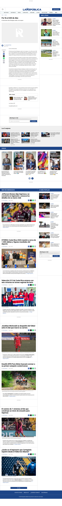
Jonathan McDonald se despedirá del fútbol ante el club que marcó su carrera (18, 327)
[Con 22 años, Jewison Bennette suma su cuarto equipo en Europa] (46, 32)
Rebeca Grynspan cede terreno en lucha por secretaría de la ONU (18, 98)
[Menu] (3, 9)
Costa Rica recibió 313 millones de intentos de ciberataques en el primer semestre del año (15, 134)
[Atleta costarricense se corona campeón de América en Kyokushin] (44, 244)
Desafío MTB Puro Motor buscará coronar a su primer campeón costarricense (18, 365)
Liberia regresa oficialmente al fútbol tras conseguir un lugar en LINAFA (56, 54)
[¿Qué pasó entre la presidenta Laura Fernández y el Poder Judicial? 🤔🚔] (55, 160)
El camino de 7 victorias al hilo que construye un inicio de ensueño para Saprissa (16, 411)
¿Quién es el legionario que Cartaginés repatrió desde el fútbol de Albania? (16, 451)
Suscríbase (44, 492)
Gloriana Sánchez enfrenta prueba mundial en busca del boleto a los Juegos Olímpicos (55, 215)
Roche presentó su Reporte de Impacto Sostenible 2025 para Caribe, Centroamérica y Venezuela (6, 173)
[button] (56, 9)
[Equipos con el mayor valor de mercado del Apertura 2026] (44, 206)
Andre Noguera (5, 200)
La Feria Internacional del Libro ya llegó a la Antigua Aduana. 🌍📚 (18, 172)
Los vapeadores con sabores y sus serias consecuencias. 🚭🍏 (42, 172)
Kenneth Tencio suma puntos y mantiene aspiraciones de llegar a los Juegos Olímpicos (55, 236)
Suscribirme (33, 121)
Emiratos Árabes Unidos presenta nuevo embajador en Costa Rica (32, 98)
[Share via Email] (4, 60)
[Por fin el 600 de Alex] (20, 33)
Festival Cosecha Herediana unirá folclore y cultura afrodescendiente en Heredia (35, 141)
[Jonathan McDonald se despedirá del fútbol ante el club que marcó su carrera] (19, 342)
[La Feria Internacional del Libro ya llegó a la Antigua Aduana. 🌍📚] (19, 160)
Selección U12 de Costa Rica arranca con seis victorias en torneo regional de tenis (18, 281)
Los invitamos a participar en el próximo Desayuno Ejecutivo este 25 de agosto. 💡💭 (31, 173)
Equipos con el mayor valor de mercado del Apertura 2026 (55, 206)
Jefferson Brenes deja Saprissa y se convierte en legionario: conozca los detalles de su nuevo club (16, 196)
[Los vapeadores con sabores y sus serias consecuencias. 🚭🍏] (43, 160)
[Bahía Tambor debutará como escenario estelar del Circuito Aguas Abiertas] (46, 43)
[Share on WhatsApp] (4, 58)
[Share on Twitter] (4, 56)
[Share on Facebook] (4, 54)
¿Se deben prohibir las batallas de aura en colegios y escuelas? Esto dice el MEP (35, 134)
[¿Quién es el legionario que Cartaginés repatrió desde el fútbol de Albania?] (19, 466)
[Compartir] (4, 62)
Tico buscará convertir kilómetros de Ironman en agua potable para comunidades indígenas (54, 226)
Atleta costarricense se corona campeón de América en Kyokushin (55, 245)
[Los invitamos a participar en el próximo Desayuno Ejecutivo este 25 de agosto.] (31, 160)
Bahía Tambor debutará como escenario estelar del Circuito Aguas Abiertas (56, 43)
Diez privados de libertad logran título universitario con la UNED (55, 133)
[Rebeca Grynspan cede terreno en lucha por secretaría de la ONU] (11, 98)
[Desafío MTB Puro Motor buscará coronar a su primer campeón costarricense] (19, 380)
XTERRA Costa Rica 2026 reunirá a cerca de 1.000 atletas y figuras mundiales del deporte (19, 242)
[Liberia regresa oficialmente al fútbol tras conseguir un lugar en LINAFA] (46, 53)
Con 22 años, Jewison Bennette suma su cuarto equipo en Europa (56, 33)
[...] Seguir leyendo (29, 273)
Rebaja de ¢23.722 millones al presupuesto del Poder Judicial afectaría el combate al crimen (15, 141)
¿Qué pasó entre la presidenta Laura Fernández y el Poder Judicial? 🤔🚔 (54, 173)
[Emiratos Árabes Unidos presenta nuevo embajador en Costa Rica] (25, 98)
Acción (54, 18)
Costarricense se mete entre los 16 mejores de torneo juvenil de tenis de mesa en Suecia (55, 197)
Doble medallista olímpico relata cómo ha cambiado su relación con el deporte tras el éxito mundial (56, 23)
